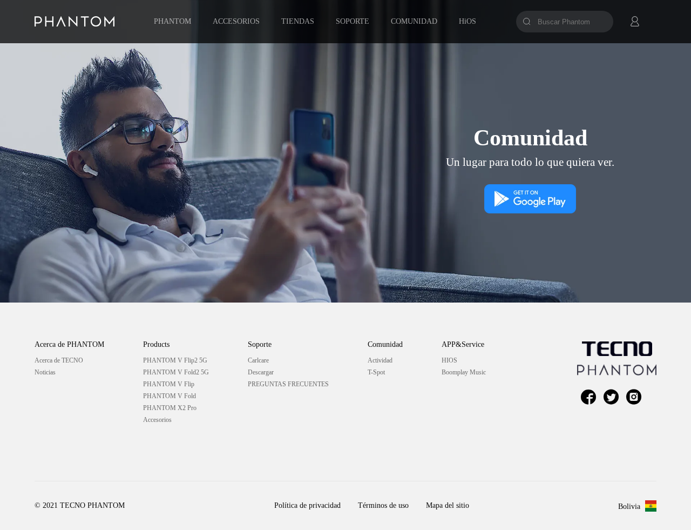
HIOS (449, 360)
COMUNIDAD (414, 21)
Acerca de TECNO (59, 360)
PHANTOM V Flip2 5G (175, 360)
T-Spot (376, 372)
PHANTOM (172, 21)
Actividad (380, 360)
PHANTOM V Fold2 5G (176, 372)
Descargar (261, 372)
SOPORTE (352, 21)
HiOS (467, 21)
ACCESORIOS (236, 21)
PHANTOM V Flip (168, 384)
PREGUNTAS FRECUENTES (288, 384)
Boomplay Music (464, 372)
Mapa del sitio (447, 505)
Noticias (45, 372)
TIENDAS (297, 21)
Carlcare (258, 360)
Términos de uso (383, 505)
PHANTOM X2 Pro (170, 408)
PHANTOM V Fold (169, 396)
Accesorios (157, 420)
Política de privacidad (307, 505)
